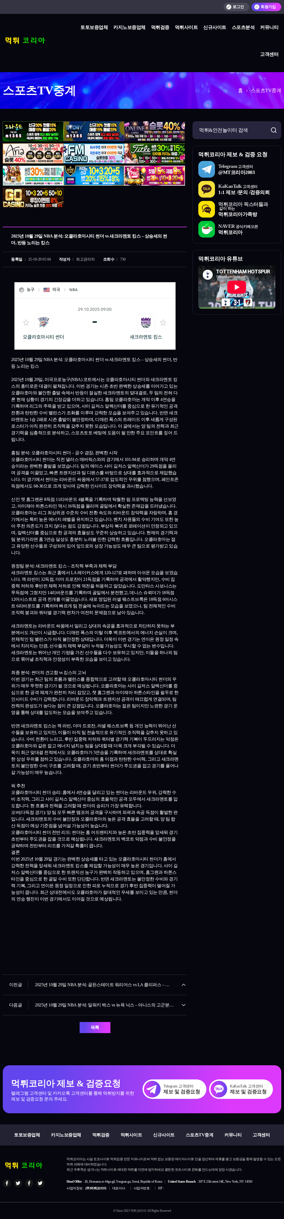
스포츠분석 (243, 27)
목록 (95, 1027)
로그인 (238, 7)
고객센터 (269, 54)
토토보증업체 (94, 27)
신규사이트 (214, 27)
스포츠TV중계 (200, 1134)
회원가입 (268, 7)
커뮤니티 (269, 27)
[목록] (181, 219)
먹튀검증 (160, 27)
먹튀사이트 (186, 27)
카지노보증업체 (129, 27)
